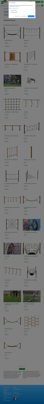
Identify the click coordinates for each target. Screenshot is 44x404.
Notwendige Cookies (14, 8)
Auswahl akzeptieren (23, 16)
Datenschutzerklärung (15, 6)
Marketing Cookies (14, 12)
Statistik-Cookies (14, 10)
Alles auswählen (31, 16)
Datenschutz (17, 16)
